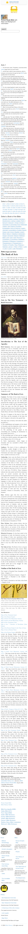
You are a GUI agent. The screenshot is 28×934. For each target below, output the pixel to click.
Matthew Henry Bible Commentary (11, 822)
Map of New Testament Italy (9, 765)
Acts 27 (17, 213)
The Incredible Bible (6, 879)
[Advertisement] (14, 47)
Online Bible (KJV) (6, 811)
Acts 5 (22, 204)
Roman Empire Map (20, 841)
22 (2, 178)
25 (2, 191)
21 (2, 173)
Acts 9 (17, 206)
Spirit (22, 73)
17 (2, 154)
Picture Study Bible (5, 856)
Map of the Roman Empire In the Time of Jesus (13, 628)
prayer (3, 138)
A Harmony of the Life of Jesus (10, 908)
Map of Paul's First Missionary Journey (11, 618)
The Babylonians (20, 878)
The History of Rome (20, 857)
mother (7, 140)
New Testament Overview (9, 903)
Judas (8, 135)
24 (2, 187)
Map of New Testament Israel (9, 615)
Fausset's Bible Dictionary (8, 820)
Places (18, 851)
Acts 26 (12, 213)
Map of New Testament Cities (9, 622)
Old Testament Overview (9, 898)
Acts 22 (15, 211)
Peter (11, 142)
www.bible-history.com (7, 781)
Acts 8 (13, 206)
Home (2, 837)
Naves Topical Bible (6, 813)
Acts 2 (9, 204)
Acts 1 (4, 204)
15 (2, 142)
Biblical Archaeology (5, 841)
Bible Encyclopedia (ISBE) (8, 809)
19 (2, 162)
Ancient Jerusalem (7, 849)
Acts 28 (22, 213)
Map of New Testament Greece (9, 754)
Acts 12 (10, 207)
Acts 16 (7, 209)
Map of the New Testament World (10, 730)
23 (2, 183)
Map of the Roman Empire (8, 617)
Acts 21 (10, 211)
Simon (21, 133)
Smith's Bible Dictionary (8, 814)
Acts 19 (22, 209)
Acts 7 (9, 206)
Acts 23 (20, 211)
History (3, 894)
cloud (17, 109)
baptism (14, 178)
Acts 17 (12, 209)
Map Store (5, 918)
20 (2, 167)
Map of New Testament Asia (9, 740)
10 (2, 112)
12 (2, 123)
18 (2, 157)
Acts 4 (17, 204)
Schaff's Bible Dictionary (8, 818)
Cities (3, 873)
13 (2, 128)
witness (8, 181)
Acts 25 (7, 213)
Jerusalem (17, 123)
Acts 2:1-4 (4, 257)
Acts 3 (13, 204)
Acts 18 (17, 209)
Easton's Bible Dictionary (8, 816)
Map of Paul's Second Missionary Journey (12, 620)
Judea (10, 104)
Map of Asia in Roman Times (9, 630)
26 (2, 196)
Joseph (16, 183)
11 (2, 117)
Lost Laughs (5, 913)
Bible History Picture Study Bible (12, 781)
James (7, 133)
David (10, 150)
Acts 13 (15, 207)
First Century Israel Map (5, 865)
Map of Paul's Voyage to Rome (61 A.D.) (12, 709)
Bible (16, 837)
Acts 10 (22, 206)
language (15, 164)
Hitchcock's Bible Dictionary (9, 824)
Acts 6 (4, 206)
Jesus (2, 69)
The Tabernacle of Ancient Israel (21, 867)
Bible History (8, 925)
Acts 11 (5, 207)
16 (2, 147)
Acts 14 (20, 207)
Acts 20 (5, 211)
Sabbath (3, 126)
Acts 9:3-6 (4, 277)
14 (2, 136)
